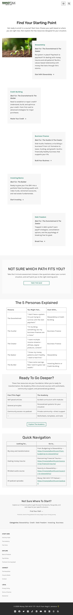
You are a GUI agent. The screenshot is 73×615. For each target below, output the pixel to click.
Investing (51, 523)
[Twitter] (24, 611)
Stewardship (24, 523)
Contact (4, 579)
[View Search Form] (69, 3)
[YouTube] (41, 611)
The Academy (6, 541)
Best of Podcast (6, 554)
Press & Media (6, 575)
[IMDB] (49, 611)
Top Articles (5, 558)
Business (59, 523)
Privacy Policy (6, 588)
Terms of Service (6, 592)
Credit (32, 523)
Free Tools (5, 545)
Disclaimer (5, 596)
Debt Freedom (41, 523)
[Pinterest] (45, 611)
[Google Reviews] (58, 611)
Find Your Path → (36, 511)
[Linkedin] (36, 611)
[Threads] (53, 611)
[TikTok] (32, 611)
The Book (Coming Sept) (9, 562)
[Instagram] (28, 611)
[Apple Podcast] (15, 611)
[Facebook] (19, 611)
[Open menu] (63, 3)
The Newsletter (6, 571)
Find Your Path (6, 537)
